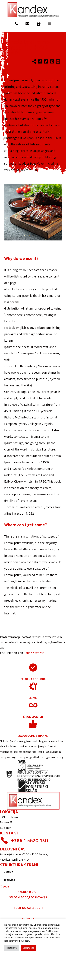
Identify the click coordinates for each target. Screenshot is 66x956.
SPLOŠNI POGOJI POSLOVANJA (28, 897)
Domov (8, 871)
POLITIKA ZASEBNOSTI (28, 908)
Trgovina (9, 880)
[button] (50, 24)
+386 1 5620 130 (34, 653)
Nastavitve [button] (12, 948)
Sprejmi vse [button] (28, 948)
